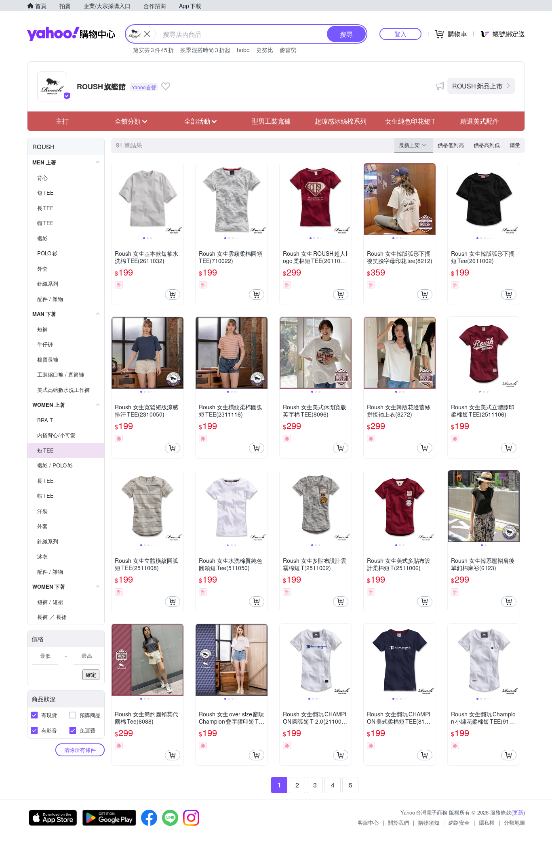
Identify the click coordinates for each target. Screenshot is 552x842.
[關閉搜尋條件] (147, 34)
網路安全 (459, 822)
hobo (243, 50)
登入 (400, 33)
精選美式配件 (479, 121)
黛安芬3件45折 (153, 50)
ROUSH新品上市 (477, 86)
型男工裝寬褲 (271, 121)
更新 (518, 812)
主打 (62, 121)
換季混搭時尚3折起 (205, 50)
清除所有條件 (80, 750)
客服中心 (368, 822)
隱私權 (487, 822)
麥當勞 (288, 50)
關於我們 (398, 822)
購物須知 (428, 822)
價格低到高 (451, 145)
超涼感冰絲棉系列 (341, 121)
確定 (91, 674)
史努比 (264, 50)
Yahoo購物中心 (71, 34)
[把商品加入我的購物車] (172, 294)
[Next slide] (178, 199)
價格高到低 (487, 145)
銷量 (515, 145)
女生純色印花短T (410, 121)
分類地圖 (514, 822)
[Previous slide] (117, 199)
